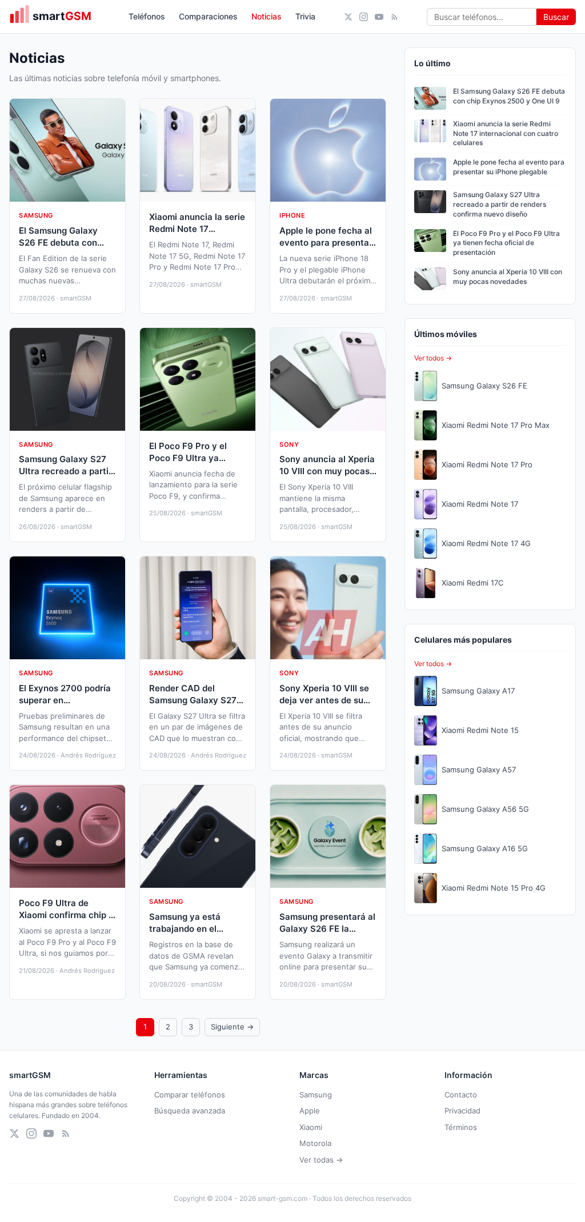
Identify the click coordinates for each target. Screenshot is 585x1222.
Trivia (305, 16)
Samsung (315, 1094)
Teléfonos (147, 16)
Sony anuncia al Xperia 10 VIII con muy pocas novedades (507, 276)
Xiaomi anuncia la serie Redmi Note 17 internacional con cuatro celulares (505, 133)
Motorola (315, 1143)
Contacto (460, 1094)
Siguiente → (232, 1026)
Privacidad (462, 1110)
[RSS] (394, 17)
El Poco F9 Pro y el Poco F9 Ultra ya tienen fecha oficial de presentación (506, 243)
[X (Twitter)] (348, 17)
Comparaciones (208, 16)
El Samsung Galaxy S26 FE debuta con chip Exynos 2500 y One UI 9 (509, 96)
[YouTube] (379, 17)
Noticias (266, 16)
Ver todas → (321, 1159)
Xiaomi (310, 1127)
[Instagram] (363, 17)
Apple (309, 1110)
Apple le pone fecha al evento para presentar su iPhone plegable (508, 167)
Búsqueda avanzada (189, 1110)
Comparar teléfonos (189, 1094)
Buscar (556, 17)
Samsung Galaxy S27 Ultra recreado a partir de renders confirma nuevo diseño (499, 204)
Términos (460, 1127)
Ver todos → (433, 358)
